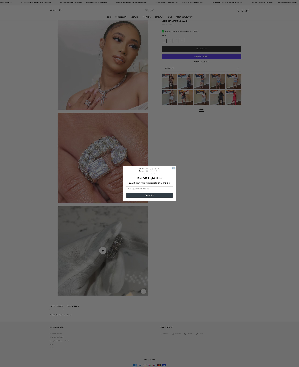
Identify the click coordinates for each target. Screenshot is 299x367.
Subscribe (149, 195)
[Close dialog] (174, 168)
